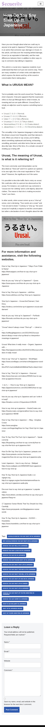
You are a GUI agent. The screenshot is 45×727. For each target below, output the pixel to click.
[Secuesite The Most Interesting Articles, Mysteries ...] (12, 4)
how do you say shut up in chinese (15, 583)
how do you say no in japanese (14, 555)
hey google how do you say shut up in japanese (20, 541)
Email (6, 651)
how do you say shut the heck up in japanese (19, 569)
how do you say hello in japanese (15, 545)
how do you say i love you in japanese (16, 550)
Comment (8, 670)
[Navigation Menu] (40, 4)
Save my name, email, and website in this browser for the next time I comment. (19, 703)
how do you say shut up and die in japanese (18, 578)
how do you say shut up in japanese (16, 588)
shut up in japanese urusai (12, 608)
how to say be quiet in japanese (14, 603)
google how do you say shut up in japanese (24, 536)
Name (7, 642)
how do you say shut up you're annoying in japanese (18, 593)
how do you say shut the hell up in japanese (19, 574)
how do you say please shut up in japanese (18, 560)
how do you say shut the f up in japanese (18, 564)
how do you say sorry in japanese (15, 599)
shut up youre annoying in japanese (16, 613)
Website (7, 661)
